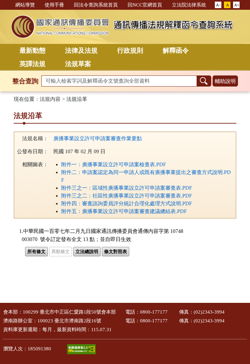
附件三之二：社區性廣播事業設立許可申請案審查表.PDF (126, 195)
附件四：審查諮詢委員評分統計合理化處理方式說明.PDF (126, 203)
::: (7, 4)
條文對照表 (115, 251)
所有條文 (36, 251)
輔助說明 (225, 81)
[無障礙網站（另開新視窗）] (81, 349)
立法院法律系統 (189, 4)
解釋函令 (176, 50)
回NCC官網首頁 (145, 4)
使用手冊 (54, 4)
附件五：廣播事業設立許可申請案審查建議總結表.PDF (124, 211)
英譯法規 (33, 63)
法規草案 (78, 63)
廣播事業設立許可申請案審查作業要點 (97, 138)
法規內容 (50, 99)
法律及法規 (81, 50)
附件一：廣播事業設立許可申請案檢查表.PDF (113, 164)
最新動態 (33, 50)
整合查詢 (25, 81)
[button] (218, 5)
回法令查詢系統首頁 (96, 4)
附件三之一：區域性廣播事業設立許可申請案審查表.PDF (126, 188)
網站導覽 (25, 4)
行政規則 (130, 50)
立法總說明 (87, 251)
